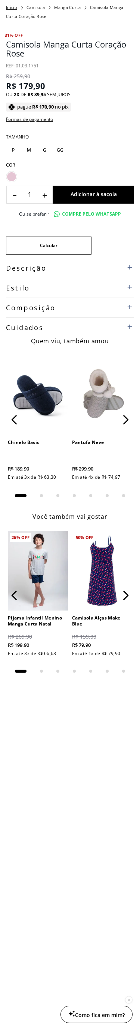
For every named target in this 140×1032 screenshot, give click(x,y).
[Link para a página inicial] (11, 7)
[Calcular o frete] (48, 246)
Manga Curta (67, 7)
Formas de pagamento (29, 119)
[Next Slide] (126, 420)
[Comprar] (93, 195)
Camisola (36, 7)
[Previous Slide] (14, 420)
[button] (13, 150)
